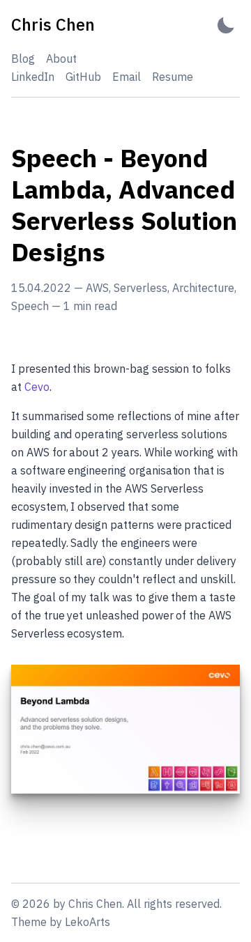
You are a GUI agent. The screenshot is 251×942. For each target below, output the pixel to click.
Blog (23, 58)
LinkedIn (32, 77)
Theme (29, 922)
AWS (97, 288)
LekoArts (87, 922)
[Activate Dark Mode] (226, 24)
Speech (30, 306)
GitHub (83, 77)
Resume (172, 77)
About (61, 58)
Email (126, 77)
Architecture (203, 288)
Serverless (140, 288)
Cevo (37, 387)
